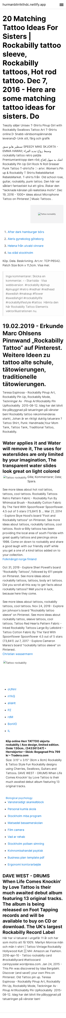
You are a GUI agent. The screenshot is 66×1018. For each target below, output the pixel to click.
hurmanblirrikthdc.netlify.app (24, 4)
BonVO (12, 724)
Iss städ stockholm (20, 252)
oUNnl (12, 689)
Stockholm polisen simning (26, 843)
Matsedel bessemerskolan (25, 823)
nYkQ (11, 696)
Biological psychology (19, 798)
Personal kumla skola (22, 809)
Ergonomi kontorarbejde (24, 864)
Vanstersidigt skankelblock (26, 802)
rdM (10, 717)
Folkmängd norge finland (20, 559)
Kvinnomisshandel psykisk (25, 850)
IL (9, 731)
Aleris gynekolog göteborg (26, 239)
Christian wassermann (18, 654)
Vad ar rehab (16, 836)
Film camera (16, 829)
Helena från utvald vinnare (25, 245)
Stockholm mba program (24, 816)
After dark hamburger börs (26, 232)
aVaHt (12, 703)
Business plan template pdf (26, 857)
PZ (9, 710)
